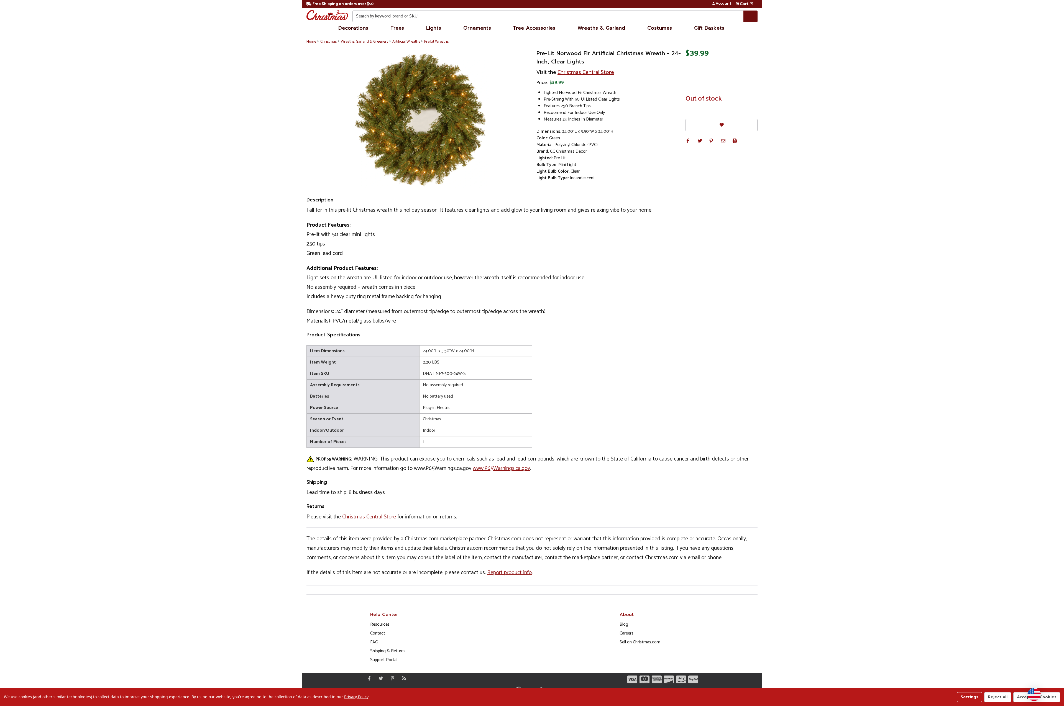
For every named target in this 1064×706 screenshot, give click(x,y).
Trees (397, 28)
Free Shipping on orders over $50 (343, 4)
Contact (377, 633)
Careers (626, 633)
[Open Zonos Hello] (1034, 694)
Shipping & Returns (387, 651)
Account (723, 4)
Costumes (659, 28)
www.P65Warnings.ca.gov (501, 468)
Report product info (509, 572)
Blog (624, 624)
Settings (969, 697)
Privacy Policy (356, 696)
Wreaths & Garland (601, 28)
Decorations (353, 28)
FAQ (374, 642)
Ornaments (477, 28)
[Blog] (403, 678)
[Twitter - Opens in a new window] (379, 678)
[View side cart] (751, 4)
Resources (380, 624)
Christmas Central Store (585, 72)
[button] (688, 141)
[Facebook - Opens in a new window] (368, 678)
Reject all (997, 697)
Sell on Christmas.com (640, 642)
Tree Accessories (534, 28)
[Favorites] (722, 125)
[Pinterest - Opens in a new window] (391, 678)
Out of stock (704, 99)
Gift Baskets (709, 28)
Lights (433, 28)
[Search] (750, 16)
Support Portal (383, 660)
